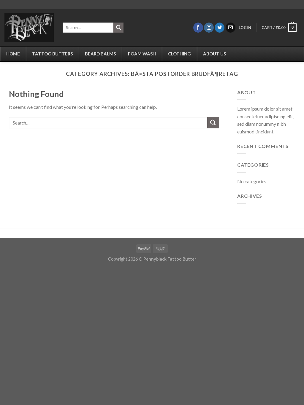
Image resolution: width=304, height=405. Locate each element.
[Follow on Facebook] (198, 28)
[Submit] (118, 28)
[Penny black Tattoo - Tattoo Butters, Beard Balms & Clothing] (29, 27)
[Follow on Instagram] (209, 28)
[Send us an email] (230, 28)
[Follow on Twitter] (219, 28)
